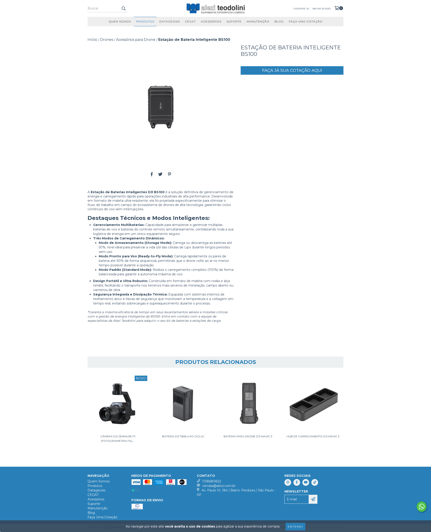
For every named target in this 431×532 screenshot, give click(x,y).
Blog (279, 21)
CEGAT (190, 21)
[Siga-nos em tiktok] (314, 482)
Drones (106, 39)
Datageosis (169, 21)
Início (92, 39)
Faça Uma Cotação (306, 21)
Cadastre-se (301, 8)
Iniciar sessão (321, 8)
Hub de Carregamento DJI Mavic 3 (313, 436)
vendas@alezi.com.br (218, 486)
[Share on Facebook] (152, 174)
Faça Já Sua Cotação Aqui (292, 70)
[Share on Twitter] (160, 174)
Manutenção (258, 21)
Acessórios (211, 21)
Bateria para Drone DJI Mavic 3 (248, 436)
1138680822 (211, 481)
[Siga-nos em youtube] (305, 482)
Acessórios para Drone (135, 39)
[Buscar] (123, 8)
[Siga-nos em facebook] (296, 482)
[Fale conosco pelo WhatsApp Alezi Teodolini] (422, 506)
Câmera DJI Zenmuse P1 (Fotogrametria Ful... (117, 438)
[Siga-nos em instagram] (287, 482)
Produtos (145, 21)
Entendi (295, 526)
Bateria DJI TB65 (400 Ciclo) (183, 436)
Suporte (234, 21)
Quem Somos (120, 21)
